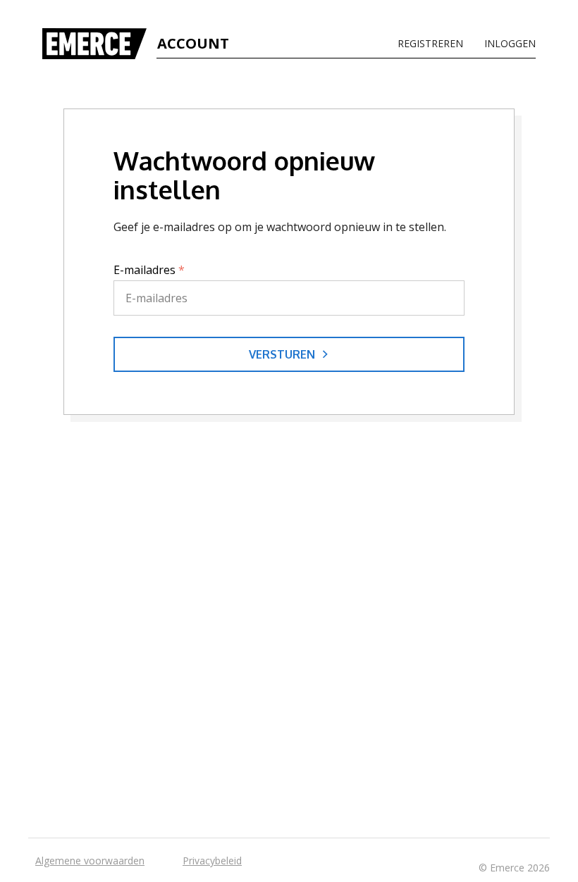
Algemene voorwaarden (89, 860)
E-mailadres (149, 269)
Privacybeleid (212, 860)
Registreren (430, 43)
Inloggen (510, 43)
